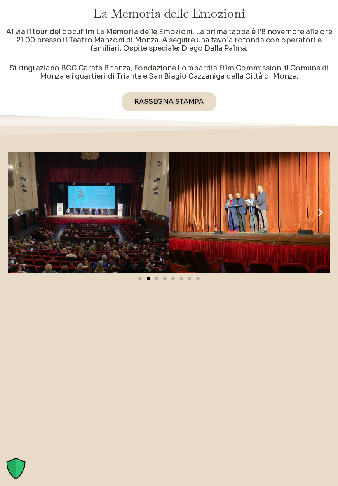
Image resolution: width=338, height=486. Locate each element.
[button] (17, 213)
